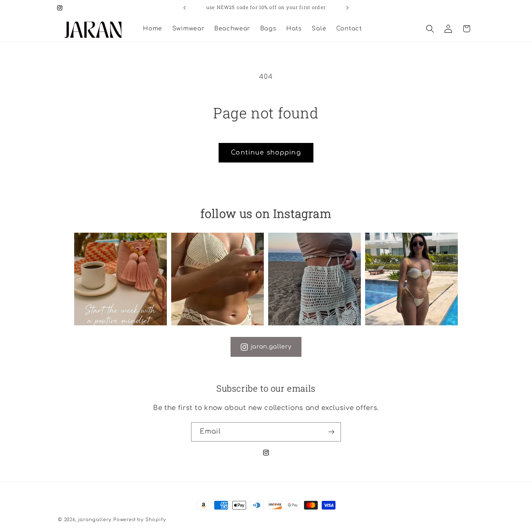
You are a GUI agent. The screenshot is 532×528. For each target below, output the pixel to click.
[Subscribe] (331, 432)
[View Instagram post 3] (314, 279)
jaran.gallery (271, 346)
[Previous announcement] (185, 8)
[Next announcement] (347, 8)
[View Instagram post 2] (217, 279)
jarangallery (94, 519)
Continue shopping (266, 152)
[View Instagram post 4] (411, 279)
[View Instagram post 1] (120, 279)
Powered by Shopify (139, 519)
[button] (430, 29)
